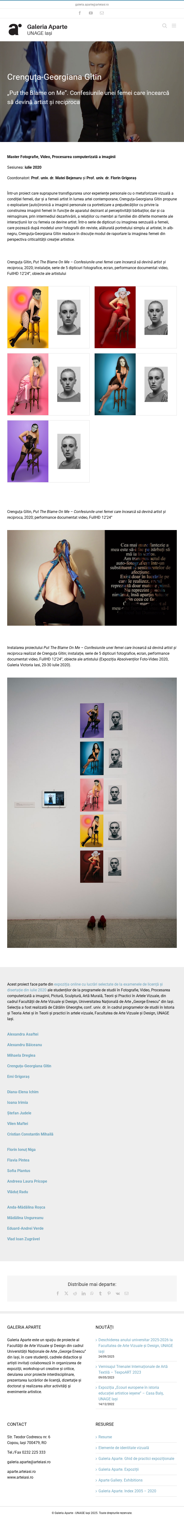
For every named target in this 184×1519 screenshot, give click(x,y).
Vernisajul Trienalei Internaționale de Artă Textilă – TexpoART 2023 (133, 1369)
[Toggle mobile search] (164, 25)
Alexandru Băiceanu (24, 1045)
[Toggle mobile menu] (174, 25)
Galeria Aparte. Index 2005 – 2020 (127, 1491)
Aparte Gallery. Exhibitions (120, 1480)
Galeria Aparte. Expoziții (118, 1469)
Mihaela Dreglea (21, 1055)
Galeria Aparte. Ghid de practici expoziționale (136, 1458)
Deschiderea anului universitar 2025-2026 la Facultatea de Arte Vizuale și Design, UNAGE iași (135, 1346)
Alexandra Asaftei (22, 1034)
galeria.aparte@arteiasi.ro (92, 4)
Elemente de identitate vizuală (123, 1447)
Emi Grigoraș (18, 1076)
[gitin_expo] (92, 679)
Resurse (105, 1437)
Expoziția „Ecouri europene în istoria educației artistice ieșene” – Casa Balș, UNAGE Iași (131, 1393)
